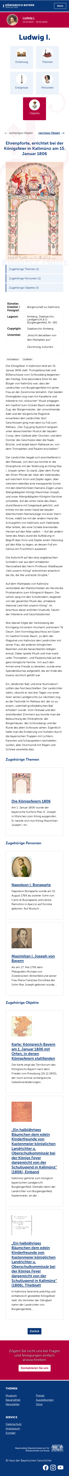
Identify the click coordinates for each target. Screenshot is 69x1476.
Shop (39, 1404)
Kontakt (10, 1432)
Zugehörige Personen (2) (25, 278)
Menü (60, 6)
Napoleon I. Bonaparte (31, 885)
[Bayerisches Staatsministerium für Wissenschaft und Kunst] (34, 1451)
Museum (11, 1395)
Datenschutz (14, 1424)
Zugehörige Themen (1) (24, 269)
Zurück (34, 1331)
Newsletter (13, 1404)
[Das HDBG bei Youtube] (60, 1467)
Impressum (13, 1428)
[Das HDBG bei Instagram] (53, 1467)
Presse (40, 1395)
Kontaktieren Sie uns (34, 1368)
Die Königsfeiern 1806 (31, 801)
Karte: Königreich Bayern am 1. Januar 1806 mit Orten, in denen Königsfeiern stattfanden (33, 1051)
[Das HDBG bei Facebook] (45, 1467)
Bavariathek (13, 1399)
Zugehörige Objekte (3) (24, 287)
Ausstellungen (45, 1399)
